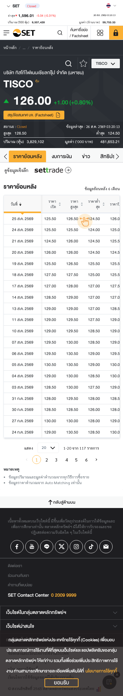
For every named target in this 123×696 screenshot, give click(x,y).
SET (16, 6)
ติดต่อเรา (15, 565)
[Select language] (111, 5)
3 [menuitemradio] (56, 459)
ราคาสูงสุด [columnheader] (74, 204)
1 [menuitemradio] (36, 459)
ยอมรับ (61, 682)
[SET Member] (116, 33)
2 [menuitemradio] (46, 459)
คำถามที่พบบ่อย (20, 585)
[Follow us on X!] (61, 547)
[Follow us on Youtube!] (32, 547)
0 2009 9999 (63, 595)
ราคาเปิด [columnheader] (52, 204)
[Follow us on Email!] (106, 547)
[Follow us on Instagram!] (76, 547)
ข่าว (86, 156)
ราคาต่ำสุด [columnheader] (94, 204)
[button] (5, 156)
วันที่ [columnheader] (14, 204)
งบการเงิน (62, 156)
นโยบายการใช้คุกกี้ (101, 671)
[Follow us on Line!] (47, 547)
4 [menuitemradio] (66, 459)
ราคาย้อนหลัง (27, 156)
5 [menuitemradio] (76, 459)
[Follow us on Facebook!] (17, 547)
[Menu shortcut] (100, 33)
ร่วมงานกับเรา (18, 575)
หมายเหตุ (11, 469)
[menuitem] (96, 459)
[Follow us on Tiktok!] (91, 547)
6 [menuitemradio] (86, 459)
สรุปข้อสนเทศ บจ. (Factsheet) (30, 115)
